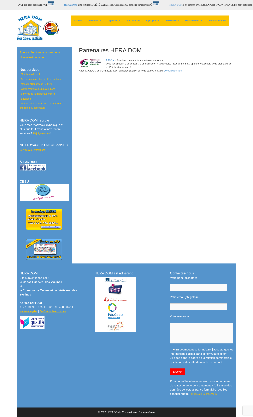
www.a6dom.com (173, 70)
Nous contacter (217, 20)
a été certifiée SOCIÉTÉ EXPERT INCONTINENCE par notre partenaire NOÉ (95, 5)
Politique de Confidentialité (203, 394)
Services (93, 20)
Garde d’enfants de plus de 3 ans (38, 89)
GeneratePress (147, 412)
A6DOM (110, 60)
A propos (151, 20)
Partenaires (133, 20)
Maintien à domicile (31, 74)
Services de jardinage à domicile (38, 93)
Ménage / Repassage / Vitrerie (36, 84)
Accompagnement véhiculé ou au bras (41, 79)
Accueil (78, 20)
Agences (113, 20)
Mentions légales (28, 311)
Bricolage (26, 98)
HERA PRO (172, 20)
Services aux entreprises (32, 150)
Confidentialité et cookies (53, 311)
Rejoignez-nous (41, 133)
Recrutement (191, 20)
